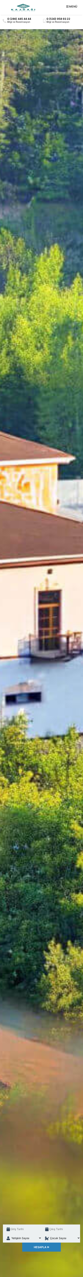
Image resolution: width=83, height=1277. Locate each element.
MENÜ (73, 6)
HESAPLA (40, 1247)
